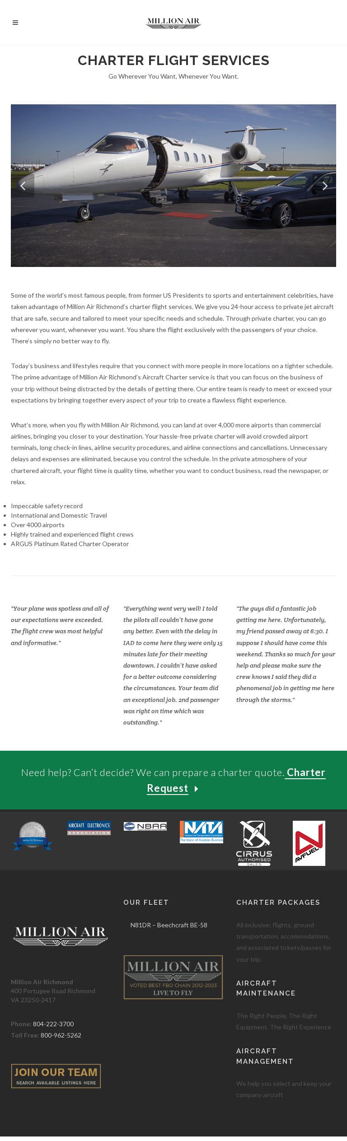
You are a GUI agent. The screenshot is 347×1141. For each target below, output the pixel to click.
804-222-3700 (53, 1024)
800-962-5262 (61, 1035)
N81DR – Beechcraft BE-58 (169, 925)
